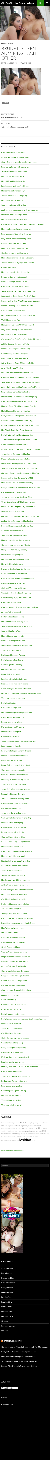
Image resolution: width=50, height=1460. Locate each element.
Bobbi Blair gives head (10, 674)
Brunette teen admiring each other (15, 803)
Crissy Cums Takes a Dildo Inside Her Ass (18, 502)
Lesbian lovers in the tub (11, 1023)
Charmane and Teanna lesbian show (16, 990)
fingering (10, 1126)
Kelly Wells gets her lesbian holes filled (17, 889)
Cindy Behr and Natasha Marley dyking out (19, 162)
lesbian (25, 1139)
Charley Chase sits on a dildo (13, 837)
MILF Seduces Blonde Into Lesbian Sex (17, 372)
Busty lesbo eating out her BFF (13, 243)
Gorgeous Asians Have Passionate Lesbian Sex (20, 473)
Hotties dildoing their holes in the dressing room (21, 693)
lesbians (25, 1128)
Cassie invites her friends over (13, 827)
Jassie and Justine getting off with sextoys (18, 741)
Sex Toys (4, 1330)
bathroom (15, 1131)
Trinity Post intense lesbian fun (14, 171)
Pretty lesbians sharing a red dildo (15, 904)
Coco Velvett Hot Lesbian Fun (13, 492)
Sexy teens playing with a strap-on (15, 167)
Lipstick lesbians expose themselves (16, 861)
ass (21, 1136)
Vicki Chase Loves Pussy (11, 320)
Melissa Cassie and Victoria (12, 727)
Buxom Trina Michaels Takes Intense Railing (19, 1366)
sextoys (39, 1131)
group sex (16, 1123)
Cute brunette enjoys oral (11, 1071)
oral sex (4, 1126)
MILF (44, 1131)
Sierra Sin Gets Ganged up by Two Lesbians (18, 507)
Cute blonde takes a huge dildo (14, 770)
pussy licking (43, 1133)
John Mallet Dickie (23, 63)
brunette (37, 1125)
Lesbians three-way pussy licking (14, 684)
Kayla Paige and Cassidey (11, 664)
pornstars (28, 1131)
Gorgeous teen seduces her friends (15, 545)
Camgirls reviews (13, 1341)
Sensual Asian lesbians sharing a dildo (16, 626)
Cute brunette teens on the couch (15, 971)
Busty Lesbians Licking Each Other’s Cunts (18, 416)
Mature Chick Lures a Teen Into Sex (15, 459)
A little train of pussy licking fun (14, 885)
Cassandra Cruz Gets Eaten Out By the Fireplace (21, 339)
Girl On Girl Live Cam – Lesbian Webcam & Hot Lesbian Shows (19, 3)
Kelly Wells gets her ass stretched (15, 1057)
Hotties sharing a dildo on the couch (16, 880)
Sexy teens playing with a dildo (13, 205)
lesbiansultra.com (8, 1141)
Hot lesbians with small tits (12, 636)
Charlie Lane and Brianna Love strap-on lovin (19, 607)
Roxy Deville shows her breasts (14, 574)
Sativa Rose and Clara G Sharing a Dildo (17, 363)
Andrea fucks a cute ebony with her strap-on (19, 210)
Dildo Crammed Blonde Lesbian (14, 755)
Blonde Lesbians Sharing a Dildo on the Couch (20, 425)
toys (18, 1136)
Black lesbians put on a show (13, 985)
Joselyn (21, 1131)
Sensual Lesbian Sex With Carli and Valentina (19, 468)
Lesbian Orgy (6, 1311)
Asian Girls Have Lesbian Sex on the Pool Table (20, 387)
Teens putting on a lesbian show (14, 913)
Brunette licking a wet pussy (12, 1052)
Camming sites (7, 1404)
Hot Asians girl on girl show (12, 928)
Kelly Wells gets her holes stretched (16, 688)
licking (29, 1123)
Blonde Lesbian (7, 1278)
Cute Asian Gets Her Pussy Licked (15, 286)
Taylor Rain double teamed (12, 1028)
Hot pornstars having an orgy (13, 191)
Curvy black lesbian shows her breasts (17, 918)
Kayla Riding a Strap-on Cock (13, 310)
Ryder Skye (30, 1126)
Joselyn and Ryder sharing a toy (14, 195)
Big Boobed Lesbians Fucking (13, 655)
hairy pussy (34, 1134)
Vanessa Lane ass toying (11, 1100)
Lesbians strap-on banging (12, 822)
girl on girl (40, 1123)
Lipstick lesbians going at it (12, 554)
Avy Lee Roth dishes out (11, 612)
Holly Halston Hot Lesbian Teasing (15, 411)
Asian (33, 1141)
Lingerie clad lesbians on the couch (15, 956)
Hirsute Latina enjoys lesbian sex (14, 248)
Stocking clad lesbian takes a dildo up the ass (19, 1067)
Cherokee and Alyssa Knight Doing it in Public (20, 377)
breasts (31, 1128)
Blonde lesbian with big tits (12, 832)
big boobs (4, 1136)
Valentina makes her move (12, 530)
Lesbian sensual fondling (11, 1095)
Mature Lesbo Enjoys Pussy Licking (15, 349)
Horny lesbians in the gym (12, 564)
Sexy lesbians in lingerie (11, 746)
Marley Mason (25, 1134)
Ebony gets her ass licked (11, 760)
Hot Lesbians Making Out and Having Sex (18, 315)
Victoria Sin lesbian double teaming (16, 1076)
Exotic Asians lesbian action (12, 717)
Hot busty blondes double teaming (15, 272)
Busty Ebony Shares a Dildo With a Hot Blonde (20, 487)
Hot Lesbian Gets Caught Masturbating (17, 483)
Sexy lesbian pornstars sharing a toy (16, 238)
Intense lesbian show (9, 932)
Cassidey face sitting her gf (12, 1043)
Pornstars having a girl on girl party (15, 961)
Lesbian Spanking (8, 1316)
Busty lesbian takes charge (12, 660)
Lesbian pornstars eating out (13, 846)
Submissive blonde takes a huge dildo (16, 645)
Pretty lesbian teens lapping (12, 617)
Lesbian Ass (6, 1297)
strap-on (31, 1136)
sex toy (45, 1128)
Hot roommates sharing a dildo (14, 215)
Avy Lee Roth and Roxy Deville (13, 966)
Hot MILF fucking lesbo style (13, 181)
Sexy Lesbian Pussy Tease (11, 631)
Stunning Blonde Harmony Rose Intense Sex (19, 1361)
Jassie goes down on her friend (14, 813)
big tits (23, 1126)
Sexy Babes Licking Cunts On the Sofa (16, 329)
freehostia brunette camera (8, 1150)
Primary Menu (47, 3)
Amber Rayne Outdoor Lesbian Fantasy (17, 521)
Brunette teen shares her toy (13, 583)
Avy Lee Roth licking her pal (12, 909)
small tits (4, 1131)
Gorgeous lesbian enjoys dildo (13, 669)
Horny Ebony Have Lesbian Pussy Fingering (19, 396)
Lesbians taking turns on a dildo (14, 282)
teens (6, 103)
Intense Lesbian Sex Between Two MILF (17, 478)
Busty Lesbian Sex (8, 703)
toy (34, 1131)
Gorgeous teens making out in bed (15, 976)
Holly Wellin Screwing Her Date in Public (18, 1356)
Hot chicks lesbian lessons (12, 200)
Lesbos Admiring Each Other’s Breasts (17, 305)
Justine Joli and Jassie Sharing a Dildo (16, 497)
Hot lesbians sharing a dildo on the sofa (17, 258)
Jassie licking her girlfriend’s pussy (15, 789)
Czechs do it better (9, 267)
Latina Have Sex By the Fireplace (14, 358)
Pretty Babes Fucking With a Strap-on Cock (19, 401)
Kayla (19, 1128)
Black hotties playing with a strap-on (16, 597)
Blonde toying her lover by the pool (15, 569)
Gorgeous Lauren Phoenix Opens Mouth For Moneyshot (24, 1347)
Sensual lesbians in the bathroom (14, 775)
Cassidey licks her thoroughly (13, 899)
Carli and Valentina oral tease (13, 588)
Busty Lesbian (7, 1287)
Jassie (10, 1131)
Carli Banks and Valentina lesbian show (17, 578)
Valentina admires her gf (11, 1105)
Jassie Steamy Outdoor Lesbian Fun (15, 454)
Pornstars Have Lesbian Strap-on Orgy (17, 420)
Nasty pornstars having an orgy (14, 550)
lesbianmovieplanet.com (9, 1128)
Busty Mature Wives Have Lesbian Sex (17, 435)
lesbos (23, 1122)
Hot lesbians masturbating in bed (15, 621)
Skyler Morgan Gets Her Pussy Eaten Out (18, 291)
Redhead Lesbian (8, 1326)
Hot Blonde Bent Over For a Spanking (16, 430)
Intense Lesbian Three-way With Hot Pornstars (20, 449)
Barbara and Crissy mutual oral (14, 1081)
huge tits (34, 1123)
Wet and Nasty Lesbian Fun (12, 511)
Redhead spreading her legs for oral (16, 842)
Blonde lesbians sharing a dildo (14, 980)
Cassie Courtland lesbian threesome (16, 593)
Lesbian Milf (6, 1307)
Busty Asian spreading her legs (13, 1047)
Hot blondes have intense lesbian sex (16, 229)
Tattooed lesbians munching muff (15, 125)
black (46, 1123)
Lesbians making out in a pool (13, 641)
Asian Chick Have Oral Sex (12, 368)
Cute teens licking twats (11, 708)
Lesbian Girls (7, 44)
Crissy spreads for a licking (12, 1009)
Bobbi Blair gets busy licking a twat (15, 765)
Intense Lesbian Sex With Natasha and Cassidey (20, 301)
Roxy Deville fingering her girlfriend (16, 751)
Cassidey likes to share (10, 736)
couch (17, 1141)
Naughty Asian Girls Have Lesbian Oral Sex (19, 406)
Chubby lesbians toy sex (11, 602)
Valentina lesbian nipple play (13, 698)
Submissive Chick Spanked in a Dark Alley (18, 463)
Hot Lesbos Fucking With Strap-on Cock (17, 325)
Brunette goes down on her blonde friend (18, 923)
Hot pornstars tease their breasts (14, 894)
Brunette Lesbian (8, 1283)
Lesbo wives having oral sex (12, 176)
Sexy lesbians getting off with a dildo (16, 234)
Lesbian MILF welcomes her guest (15, 559)
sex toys (25, 1136)
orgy (18, 1134)
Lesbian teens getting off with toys (15, 186)
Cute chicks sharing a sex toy (13, 152)
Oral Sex (4, 1321)
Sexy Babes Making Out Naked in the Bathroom (20, 382)
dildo (40, 1128)
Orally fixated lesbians (10, 947)
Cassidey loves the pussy (11, 1033)
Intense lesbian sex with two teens (15, 157)
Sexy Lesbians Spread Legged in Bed (15, 392)
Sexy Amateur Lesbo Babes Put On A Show (18, 296)
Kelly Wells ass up (8, 1000)
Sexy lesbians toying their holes (14, 535)
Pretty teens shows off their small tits (16, 851)
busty (14, 1136)
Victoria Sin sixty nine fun (12, 650)
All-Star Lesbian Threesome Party (15, 344)
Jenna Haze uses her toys (11, 870)
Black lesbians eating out (11, 115)
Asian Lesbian (7, 1268)
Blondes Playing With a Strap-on (14, 353)
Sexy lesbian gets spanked (11, 1086)
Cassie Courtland (7, 1123)
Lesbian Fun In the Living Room (14, 334)
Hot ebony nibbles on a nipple (13, 856)
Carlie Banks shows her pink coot (15, 1038)
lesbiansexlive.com (9, 1133)
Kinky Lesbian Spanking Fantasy (14, 444)
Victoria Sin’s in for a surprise (13, 784)
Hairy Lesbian (7, 1292)
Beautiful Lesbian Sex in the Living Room (18, 526)
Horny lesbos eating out (11, 731)
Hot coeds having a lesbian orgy (14, 219)
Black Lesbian (7, 1273)
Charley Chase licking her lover (14, 952)
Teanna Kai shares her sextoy (13, 875)
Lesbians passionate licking (12, 1062)
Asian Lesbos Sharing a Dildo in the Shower (19, 439)
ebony (36, 1136)
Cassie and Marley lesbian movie (14, 253)
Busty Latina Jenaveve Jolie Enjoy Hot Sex (18, 1352)
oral (35, 1128)
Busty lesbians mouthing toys (13, 1014)
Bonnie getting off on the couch (14, 277)
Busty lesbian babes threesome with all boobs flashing (23, 1019)
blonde (17, 1125)
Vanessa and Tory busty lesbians (14, 865)
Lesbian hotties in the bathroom (14, 679)
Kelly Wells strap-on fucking (13, 942)
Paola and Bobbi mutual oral (13, 937)
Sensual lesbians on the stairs (13, 794)
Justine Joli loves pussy (10, 995)
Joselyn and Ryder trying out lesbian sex (17, 262)
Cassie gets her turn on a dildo (13, 1004)
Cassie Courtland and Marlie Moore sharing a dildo (22, 224)
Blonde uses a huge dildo (11, 722)
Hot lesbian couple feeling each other (16, 712)
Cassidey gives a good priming (13, 1090)
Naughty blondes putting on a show (15, 540)
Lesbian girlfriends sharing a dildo (15, 779)
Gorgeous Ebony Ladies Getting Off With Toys (20, 516)
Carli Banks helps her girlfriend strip (16, 818)
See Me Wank (19, 1150)
